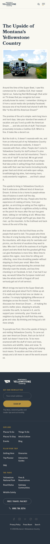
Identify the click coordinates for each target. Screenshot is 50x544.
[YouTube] (36, 519)
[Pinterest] (30, 519)
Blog (20, 441)
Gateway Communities (24, 486)
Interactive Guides (23, 459)
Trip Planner (8, 457)
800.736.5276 (18, 508)
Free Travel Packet (17, 501)
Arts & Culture (24, 436)
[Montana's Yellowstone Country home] (9, 4)
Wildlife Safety (9, 492)
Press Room (27, 524)
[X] (25, 519)
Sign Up (17, 403)
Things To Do (23, 432)
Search (37, 524)
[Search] (38, 4)
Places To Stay (9, 436)
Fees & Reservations (24, 478)
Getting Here (8, 453)
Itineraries (22, 453)
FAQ (5, 465)
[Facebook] (14, 519)
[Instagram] (19, 519)
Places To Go (8, 432)
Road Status (8, 484)
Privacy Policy (15, 524)
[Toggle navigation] (45, 4)
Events (6, 441)
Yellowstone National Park (9, 478)
